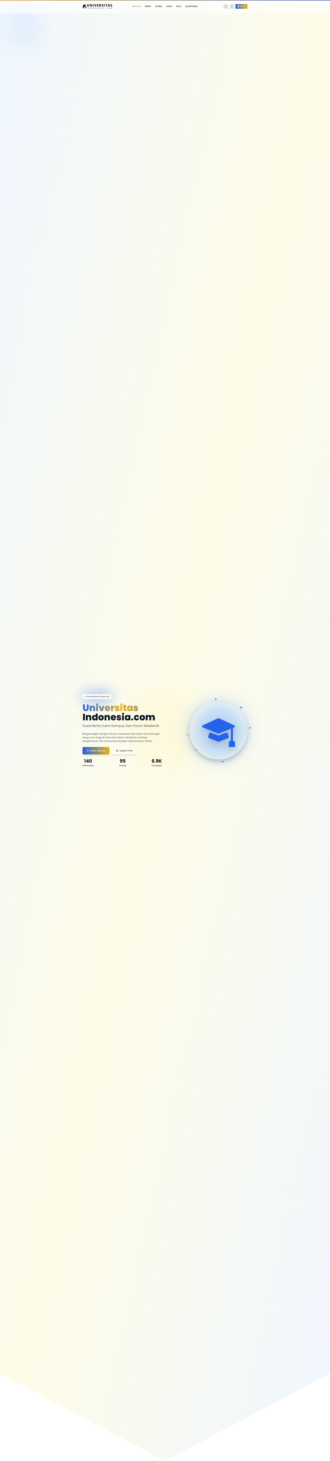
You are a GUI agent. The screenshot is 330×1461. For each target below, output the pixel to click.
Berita (148, 6)
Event (169, 6)
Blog (178, 6)
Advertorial (191, 6)
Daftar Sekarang (97, 750)
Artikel (158, 6)
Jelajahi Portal (126, 750)
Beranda (136, 6)
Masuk (242, 6)
